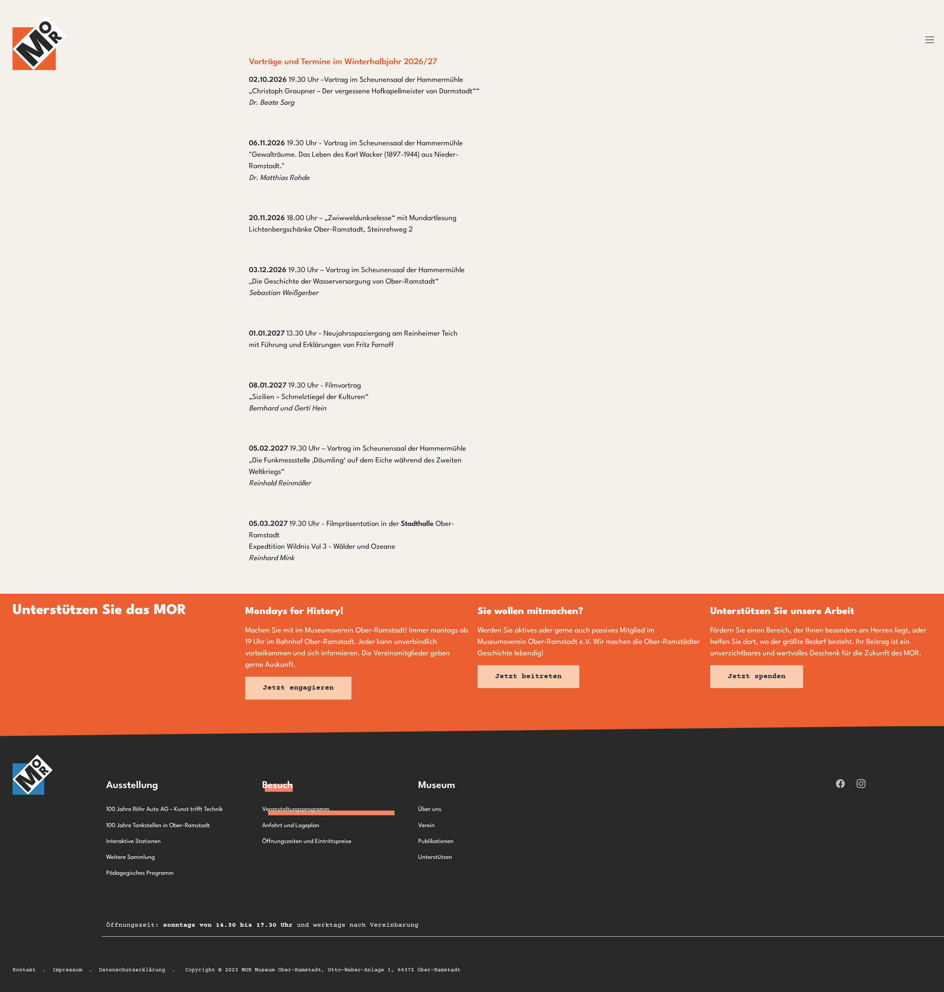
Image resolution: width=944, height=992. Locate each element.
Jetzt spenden (756, 676)
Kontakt (24, 970)
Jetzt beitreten (528, 676)
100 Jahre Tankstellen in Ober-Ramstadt (158, 826)
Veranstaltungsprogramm (295, 809)
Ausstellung (132, 785)
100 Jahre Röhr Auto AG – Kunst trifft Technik (164, 809)
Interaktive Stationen (133, 841)
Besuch (277, 785)
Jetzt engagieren (298, 688)
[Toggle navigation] (930, 40)
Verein (426, 826)
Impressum (67, 970)
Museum (436, 785)
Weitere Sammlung (130, 857)
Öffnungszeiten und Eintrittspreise (306, 841)
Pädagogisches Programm (140, 873)
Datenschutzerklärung (132, 970)
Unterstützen (435, 857)
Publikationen (436, 841)
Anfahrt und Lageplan (290, 826)
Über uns (429, 809)
